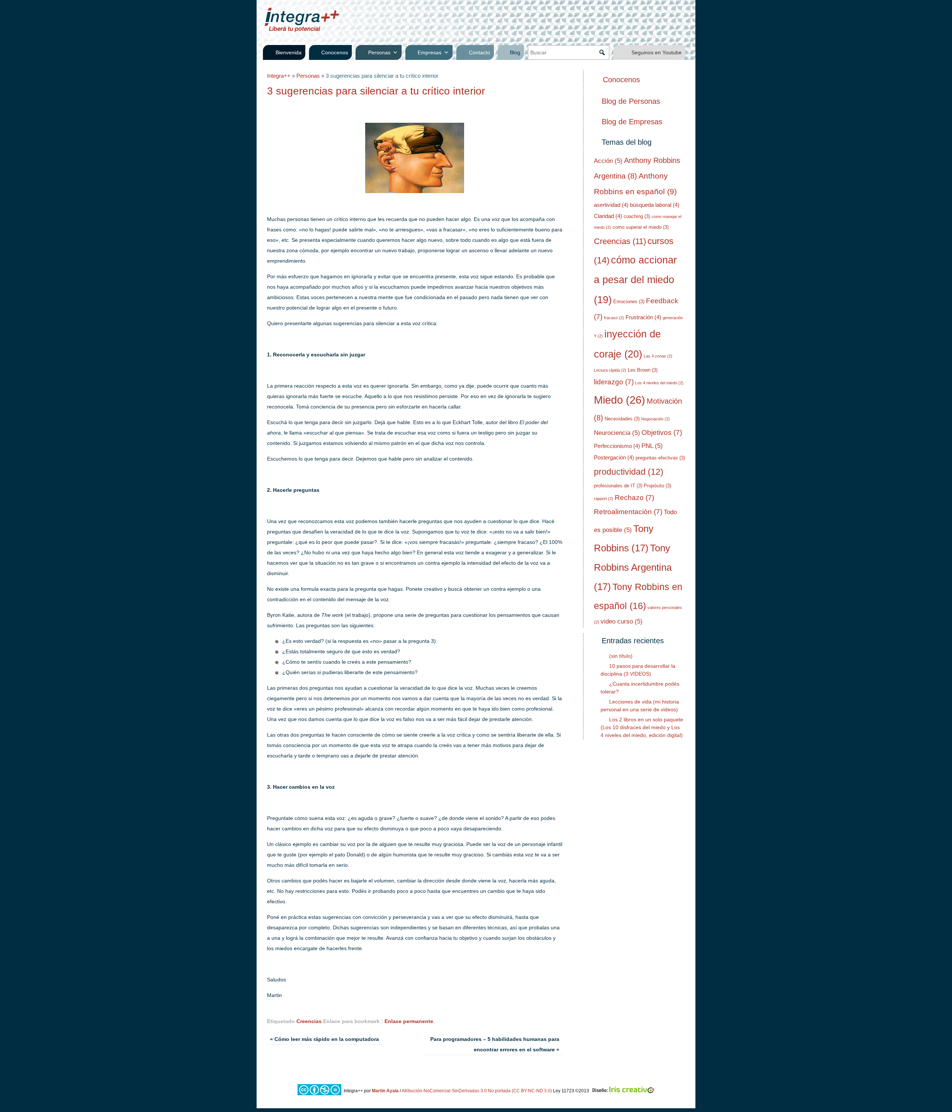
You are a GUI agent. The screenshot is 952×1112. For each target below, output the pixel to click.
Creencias (309, 1021)
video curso (622, 621)
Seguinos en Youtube (656, 52)
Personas (379, 52)
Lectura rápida (610, 370)
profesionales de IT (618, 485)
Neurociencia (617, 432)
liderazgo (614, 382)
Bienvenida (289, 52)
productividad (628, 472)
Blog (515, 52)
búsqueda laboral (654, 205)
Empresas (429, 52)
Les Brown (642, 370)
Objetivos (661, 432)
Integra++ (278, 76)
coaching (637, 216)
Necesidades (622, 419)
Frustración (643, 317)
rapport (603, 498)
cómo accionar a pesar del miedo (635, 279)
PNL (652, 445)
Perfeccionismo (617, 446)
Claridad (608, 216)
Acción (608, 160)
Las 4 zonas (658, 356)
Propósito (657, 485)
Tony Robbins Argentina (633, 567)
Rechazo (634, 497)
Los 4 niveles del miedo (659, 383)
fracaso (614, 317)
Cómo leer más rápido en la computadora (324, 1039)
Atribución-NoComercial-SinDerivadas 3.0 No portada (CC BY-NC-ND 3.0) (477, 1090)
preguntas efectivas (660, 458)
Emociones (628, 301)
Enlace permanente (409, 1021)
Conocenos (334, 52)
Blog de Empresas (632, 122)
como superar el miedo (640, 227)
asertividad (611, 205)
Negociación (655, 419)
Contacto (479, 52)
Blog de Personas (631, 101)
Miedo (619, 400)
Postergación (614, 457)
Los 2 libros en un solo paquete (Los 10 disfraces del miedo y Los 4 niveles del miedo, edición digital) (642, 727)
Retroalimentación (628, 512)
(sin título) (621, 656)
